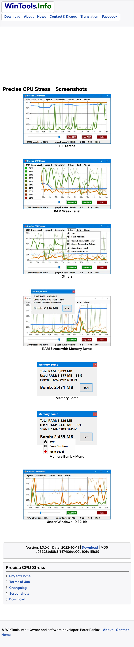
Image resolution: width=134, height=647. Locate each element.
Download (12, 16)
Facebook (109, 16)
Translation (89, 16)
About (29, 16)
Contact (122, 630)
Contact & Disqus (63, 16)
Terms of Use (19, 582)
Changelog (18, 588)
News (41, 16)
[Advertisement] (67, 57)
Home (6, 635)
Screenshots (19, 594)
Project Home (20, 576)
